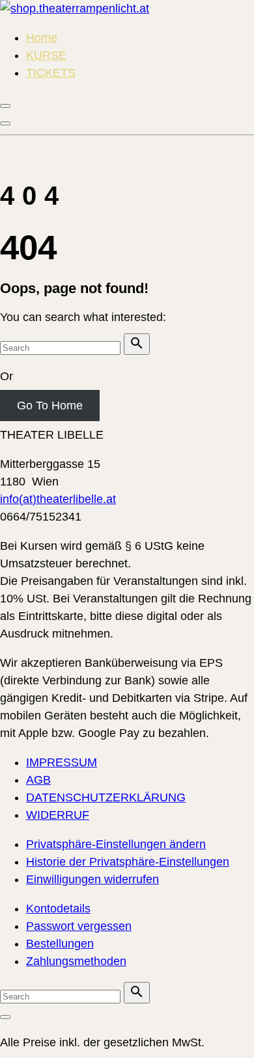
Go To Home (50, 405)
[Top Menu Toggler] (5, 123)
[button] (116, 844)
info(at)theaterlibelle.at (58, 499)
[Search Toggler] (5, 1017)
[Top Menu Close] (5, 106)
